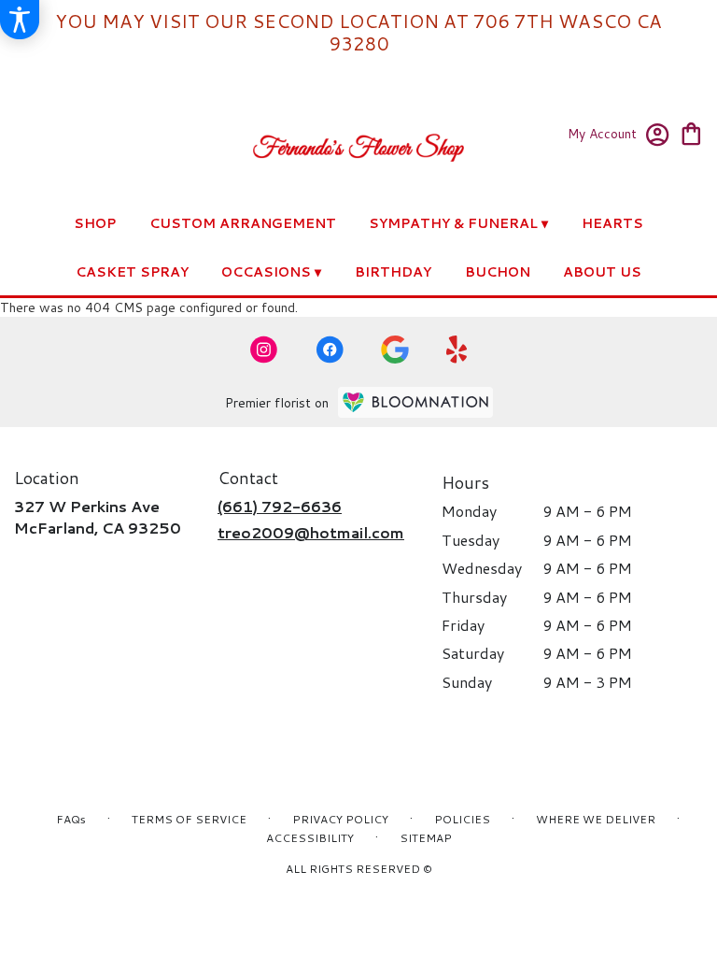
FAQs (71, 819)
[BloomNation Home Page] (415, 402)
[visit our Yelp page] (457, 350)
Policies (462, 819)
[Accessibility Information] (19, 19)
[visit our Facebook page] (329, 350)
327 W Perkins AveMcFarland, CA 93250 (97, 516)
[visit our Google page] (395, 350)
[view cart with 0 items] (691, 132)
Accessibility (310, 838)
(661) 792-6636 (280, 506)
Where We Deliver (595, 819)
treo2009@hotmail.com (311, 532)
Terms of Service (189, 819)
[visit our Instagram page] (264, 350)
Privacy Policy (340, 819)
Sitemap (426, 838)
